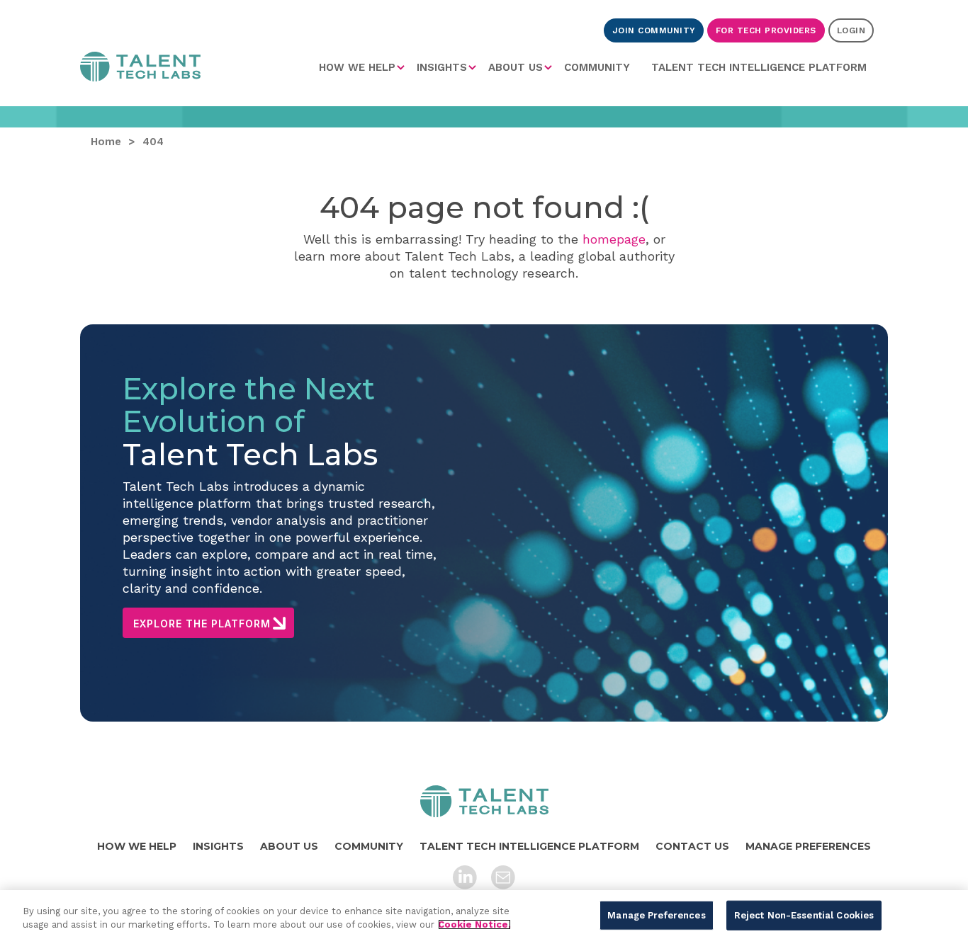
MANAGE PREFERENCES (808, 846)
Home (140, 69)
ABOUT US (515, 67)
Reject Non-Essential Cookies (804, 915)
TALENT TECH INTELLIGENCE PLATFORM (759, 67)
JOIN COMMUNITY (653, 30)
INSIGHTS (442, 67)
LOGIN (851, 30)
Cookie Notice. (474, 924)
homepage (614, 239)
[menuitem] (362, 67)
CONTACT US (692, 846)
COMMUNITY (597, 67)
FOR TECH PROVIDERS (766, 30)
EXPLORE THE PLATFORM (202, 624)
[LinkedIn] (465, 877)
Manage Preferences (656, 915)
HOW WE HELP (357, 67)
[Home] (484, 801)
